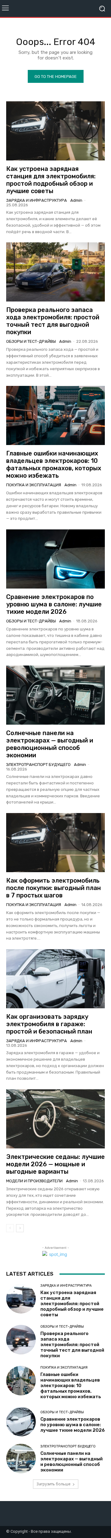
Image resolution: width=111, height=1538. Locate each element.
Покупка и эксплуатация (33, 485)
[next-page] (20, 1228)
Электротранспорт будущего (38, 765)
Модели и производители (34, 1181)
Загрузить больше (53, 1484)
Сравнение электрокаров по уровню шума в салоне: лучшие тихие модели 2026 (54, 604)
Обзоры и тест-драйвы (31, 341)
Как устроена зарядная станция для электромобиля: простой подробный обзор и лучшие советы (51, 180)
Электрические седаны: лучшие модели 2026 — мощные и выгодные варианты (55, 1164)
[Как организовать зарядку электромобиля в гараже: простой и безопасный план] (55, 978)
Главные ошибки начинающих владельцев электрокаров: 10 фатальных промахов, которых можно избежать (53, 464)
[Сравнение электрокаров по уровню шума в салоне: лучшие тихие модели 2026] (55, 559)
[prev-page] (10, 1228)
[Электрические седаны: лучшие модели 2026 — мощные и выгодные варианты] (55, 1118)
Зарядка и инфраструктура (36, 200)
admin (76, 200)
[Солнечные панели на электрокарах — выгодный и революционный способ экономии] (55, 695)
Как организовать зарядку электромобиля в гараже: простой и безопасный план (49, 1024)
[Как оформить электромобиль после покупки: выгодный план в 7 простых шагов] (55, 842)
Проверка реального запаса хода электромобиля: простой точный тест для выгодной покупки (52, 321)
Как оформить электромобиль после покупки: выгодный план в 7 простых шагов (53, 888)
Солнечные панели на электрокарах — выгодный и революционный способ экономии (49, 744)
